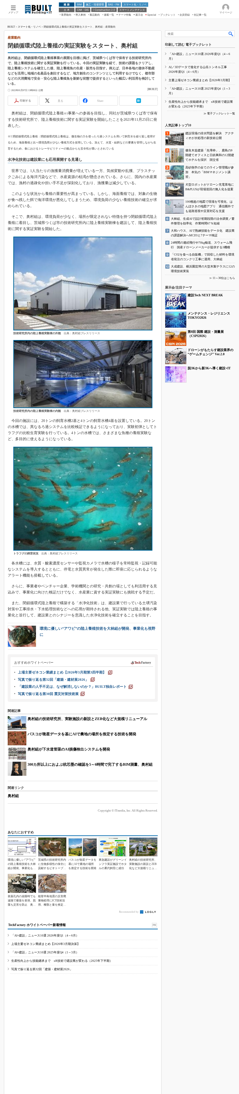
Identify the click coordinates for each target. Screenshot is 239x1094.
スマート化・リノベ (29, 26)
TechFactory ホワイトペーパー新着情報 (37, 925)
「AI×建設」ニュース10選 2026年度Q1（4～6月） (45, 935)
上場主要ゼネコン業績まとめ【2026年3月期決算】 (45, 944)
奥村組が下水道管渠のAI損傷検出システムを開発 (69, 749)
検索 (231, 33)
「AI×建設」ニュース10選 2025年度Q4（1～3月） (45, 952)
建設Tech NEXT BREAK (205, 295)
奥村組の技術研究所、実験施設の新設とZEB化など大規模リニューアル (87, 719)
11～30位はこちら (224, 278)
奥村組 (13, 796)
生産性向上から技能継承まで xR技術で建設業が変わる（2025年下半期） (61, 960)
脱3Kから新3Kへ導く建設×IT (209, 368)
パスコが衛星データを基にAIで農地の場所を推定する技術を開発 (82, 734)
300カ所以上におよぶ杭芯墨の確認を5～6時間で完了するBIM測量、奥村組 (90, 764)
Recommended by (129, 911)
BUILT (11, 26)
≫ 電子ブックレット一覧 (219, 113)
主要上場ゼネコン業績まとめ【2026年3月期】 (200, 80)
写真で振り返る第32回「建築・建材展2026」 (42, 969)
